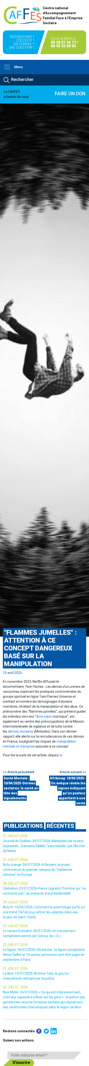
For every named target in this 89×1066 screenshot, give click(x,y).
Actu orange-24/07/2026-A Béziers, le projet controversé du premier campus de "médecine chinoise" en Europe (37, 869)
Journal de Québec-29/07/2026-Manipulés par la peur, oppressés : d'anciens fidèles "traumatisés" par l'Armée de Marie (44, 846)
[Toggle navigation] (7, 67)
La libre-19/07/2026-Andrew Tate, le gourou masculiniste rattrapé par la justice (36, 975)
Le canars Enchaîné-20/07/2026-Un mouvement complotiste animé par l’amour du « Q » (39, 933)
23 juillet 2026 (15, 926)
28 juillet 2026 (15, 883)
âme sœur (44, 716)
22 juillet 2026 (15, 945)
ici (60, 755)
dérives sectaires (20, 731)
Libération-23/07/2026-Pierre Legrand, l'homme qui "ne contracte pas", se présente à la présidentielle (44, 890)
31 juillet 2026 (15, 836)
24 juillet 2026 (15, 902)
